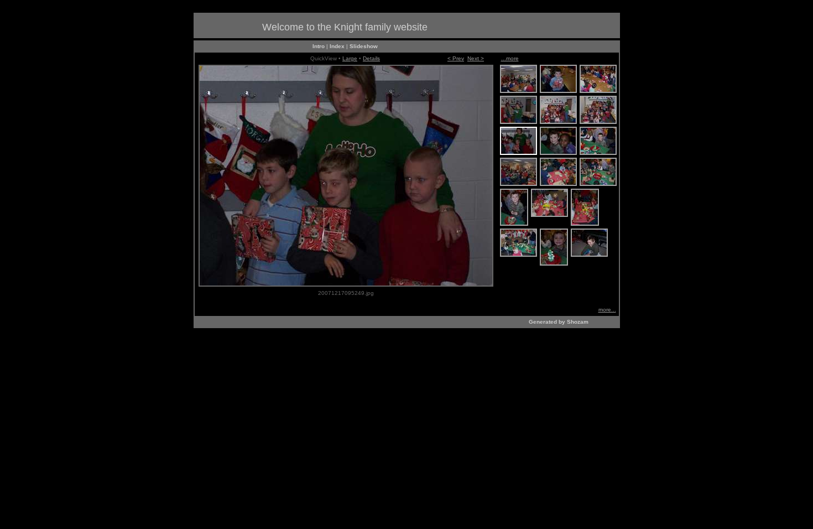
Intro (318, 46)
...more (510, 58)
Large (349, 58)
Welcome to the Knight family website (345, 27)
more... (607, 310)
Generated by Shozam (558, 322)
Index (337, 46)
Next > (475, 58)
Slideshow (364, 46)
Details (371, 58)
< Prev (455, 58)
